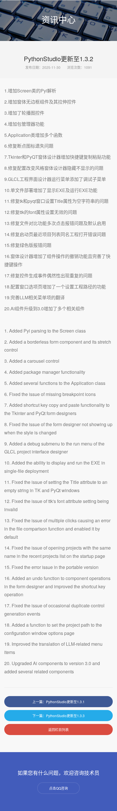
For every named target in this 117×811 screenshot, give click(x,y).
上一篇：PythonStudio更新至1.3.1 (58, 701)
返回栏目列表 (58, 729)
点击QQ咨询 (58, 788)
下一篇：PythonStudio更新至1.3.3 (58, 715)
